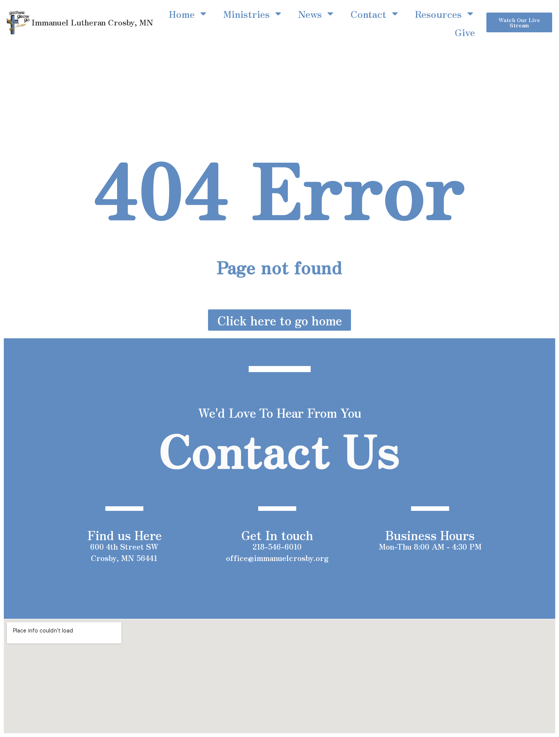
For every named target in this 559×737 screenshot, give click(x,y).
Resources (438, 14)
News (310, 14)
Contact (368, 14)
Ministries (246, 14)
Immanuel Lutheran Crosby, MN (92, 22)
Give (464, 32)
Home (182, 14)
